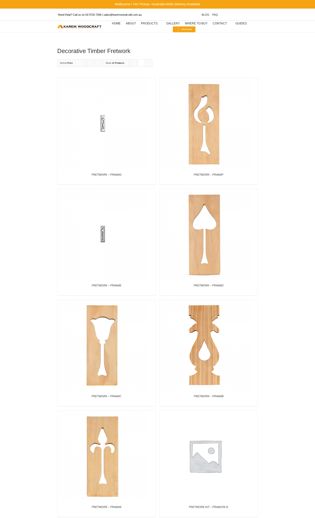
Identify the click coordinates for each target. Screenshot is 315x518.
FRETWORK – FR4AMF (208, 174)
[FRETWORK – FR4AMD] (205, 191)
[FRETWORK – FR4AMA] (103, 412)
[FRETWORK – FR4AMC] (103, 302)
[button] (253, 23)
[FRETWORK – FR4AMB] (205, 302)
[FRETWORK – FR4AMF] (205, 80)
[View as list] (148, 63)
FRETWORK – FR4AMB (208, 396)
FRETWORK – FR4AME (106, 285)
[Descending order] (98, 63)
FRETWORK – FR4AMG (107, 174)
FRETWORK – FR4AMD (208, 285)
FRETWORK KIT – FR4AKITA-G (208, 507)
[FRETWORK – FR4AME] (103, 191)
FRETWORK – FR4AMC (106, 396)
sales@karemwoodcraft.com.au (123, 14)
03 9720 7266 (93, 14)
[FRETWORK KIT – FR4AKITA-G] (205, 412)
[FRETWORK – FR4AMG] (103, 80)
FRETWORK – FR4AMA (106, 507)
